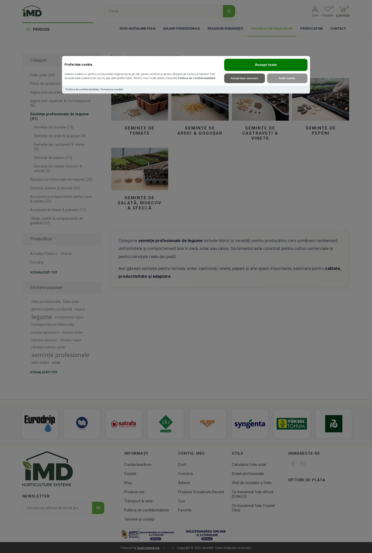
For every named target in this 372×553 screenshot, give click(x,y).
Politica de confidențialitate (197, 78)
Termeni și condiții (112, 89)
